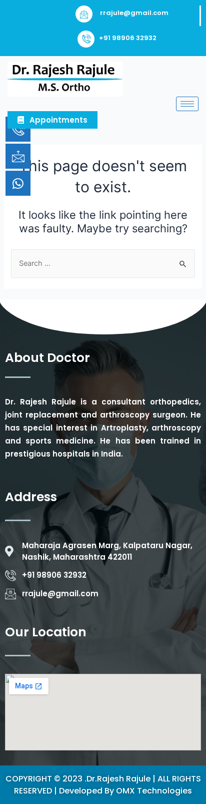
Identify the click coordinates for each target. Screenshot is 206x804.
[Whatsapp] (18, 183)
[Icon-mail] (18, 156)
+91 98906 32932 (127, 38)
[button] (53, 120)
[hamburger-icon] (187, 104)
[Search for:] (102, 263)
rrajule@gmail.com (134, 13)
